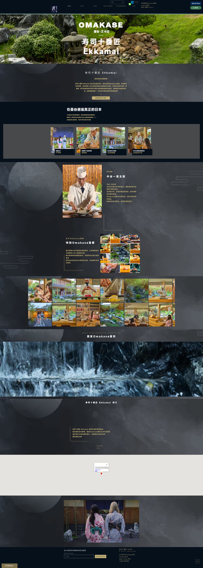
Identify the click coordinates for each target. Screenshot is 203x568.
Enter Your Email (68, 553)
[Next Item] (172, 302)
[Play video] (101, 521)
